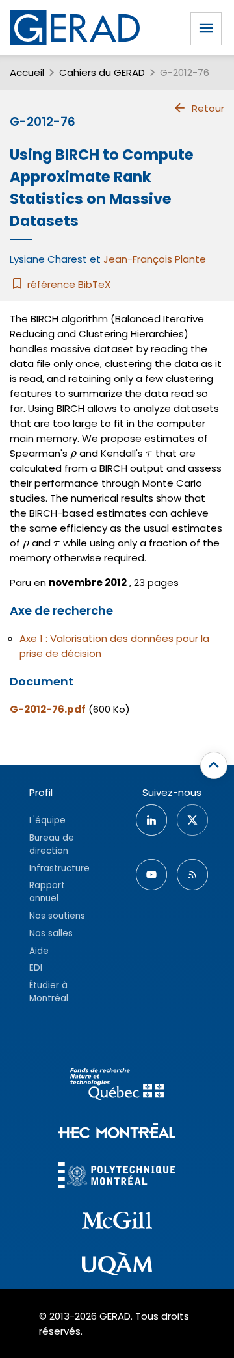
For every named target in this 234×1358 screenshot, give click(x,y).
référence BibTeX (67, 284)
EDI (35, 968)
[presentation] (73, 453)
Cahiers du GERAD (102, 72)
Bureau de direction (51, 844)
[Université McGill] (117, 1222)
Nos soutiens (57, 916)
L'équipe (47, 820)
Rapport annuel (47, 891)
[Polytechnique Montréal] (117, 1177)
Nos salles (51, 933)
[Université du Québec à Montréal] (117, 1265)
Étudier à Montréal (48, 992)
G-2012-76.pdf (48, 709)
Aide (39, 951)
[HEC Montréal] (117, 1133)
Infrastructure (59, 868)
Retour (208, 108)
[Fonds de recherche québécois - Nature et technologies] (117, 1086)
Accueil (27, 72)
